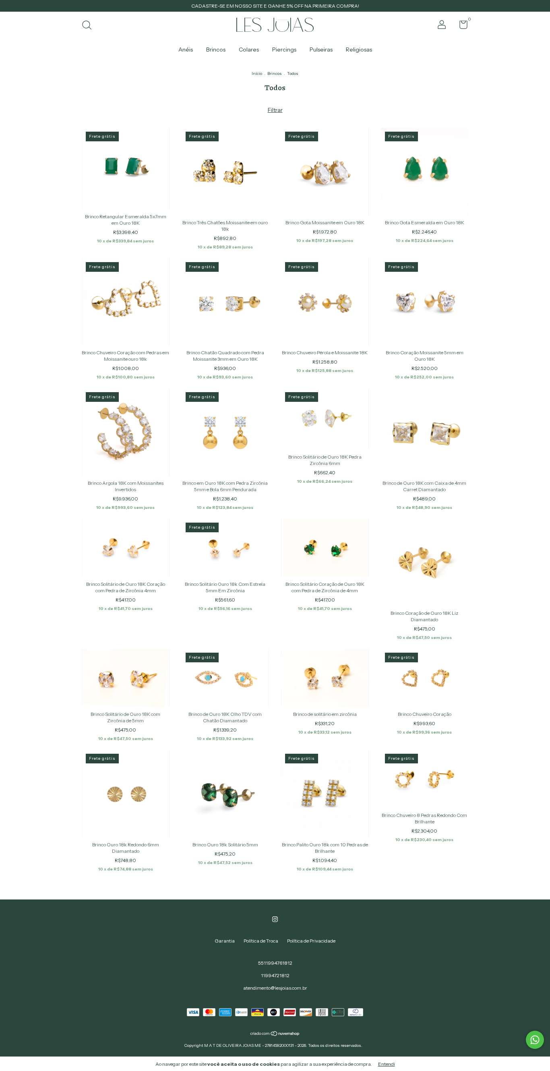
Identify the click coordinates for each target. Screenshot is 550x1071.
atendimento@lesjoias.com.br (275, 988)
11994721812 (275, 975)
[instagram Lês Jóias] (275, 919)
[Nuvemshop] (275, 1034)
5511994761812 (275, 963)
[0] (460, 26)
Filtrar (275, 110)
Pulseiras (321, 49)
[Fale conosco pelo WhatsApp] (535, 1040)
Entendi (386, 1064)
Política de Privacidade (311, 941)
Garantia (225, 941)
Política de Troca (261, 941)
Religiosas (359, 49)
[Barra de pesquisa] (89, 26)
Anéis (185, 49)
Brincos (215, 49)
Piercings (284, 49)
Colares (249, 49)
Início (257, 73)
